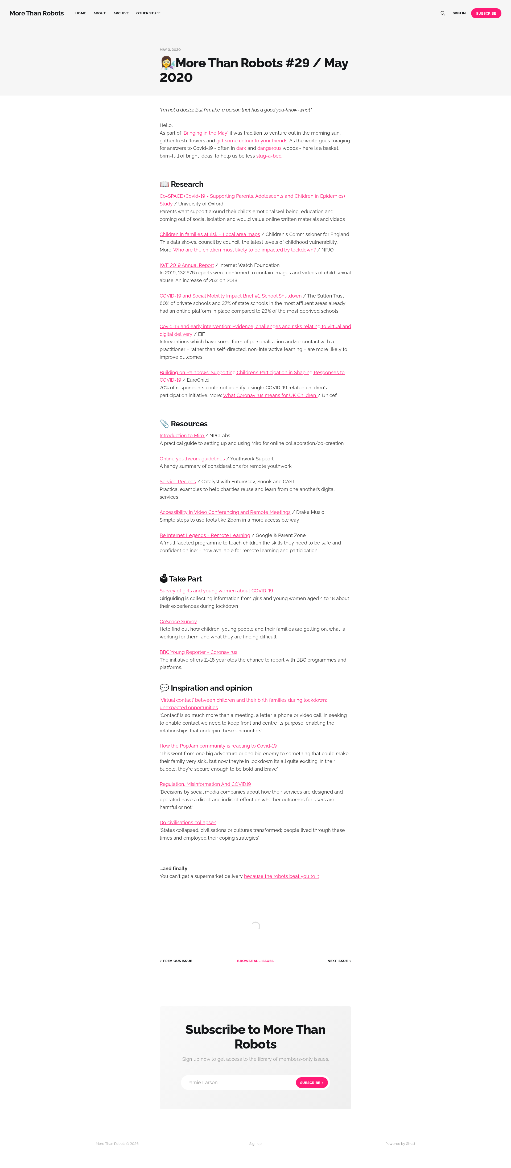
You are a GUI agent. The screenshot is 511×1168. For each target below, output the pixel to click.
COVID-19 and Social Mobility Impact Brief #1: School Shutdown (231, 296)
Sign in (459, 13)
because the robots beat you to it (281, 876)
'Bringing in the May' (205, 133)
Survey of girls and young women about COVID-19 (216, 590)
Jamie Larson (253, 1082)
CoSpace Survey (178, 621)
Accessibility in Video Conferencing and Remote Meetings (225, 512)
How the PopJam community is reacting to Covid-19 (218, 746)
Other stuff (148, 13)
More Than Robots (37, 13)
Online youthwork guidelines (192, 458)
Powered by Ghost (400, 1144)
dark (242, 148)
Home (80, 13)
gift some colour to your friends (251, 140)
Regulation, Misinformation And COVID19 (205, 784)
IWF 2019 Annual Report (187, 265)
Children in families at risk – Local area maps (210, 234)
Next (338, 961)
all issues (255, 961)
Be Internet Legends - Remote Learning (205, 535)
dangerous (269, 148)
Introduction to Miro (182, 435)
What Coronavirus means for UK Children (270, 395)
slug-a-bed (269, 156)
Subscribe (486, 13)
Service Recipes (178, 481)
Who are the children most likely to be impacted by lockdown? (244, 250)
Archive (121, 13)
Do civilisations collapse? (188, 822)
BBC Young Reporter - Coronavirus (198, 652)
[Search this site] (443, 13)
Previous (177, 961)
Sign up (255, 1144)
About (99, 13)
